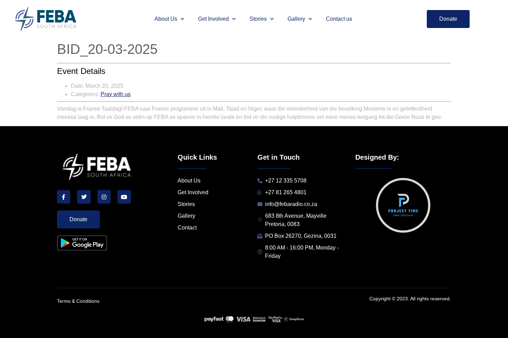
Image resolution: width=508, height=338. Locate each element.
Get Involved (213, 19)
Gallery (296, 19)
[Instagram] (104, 196)
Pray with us (116, 94)
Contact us (339, 19)
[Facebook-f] (63, 196)
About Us (165, 19)
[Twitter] (83, 196)
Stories (258, 19)
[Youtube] (124, 196)
